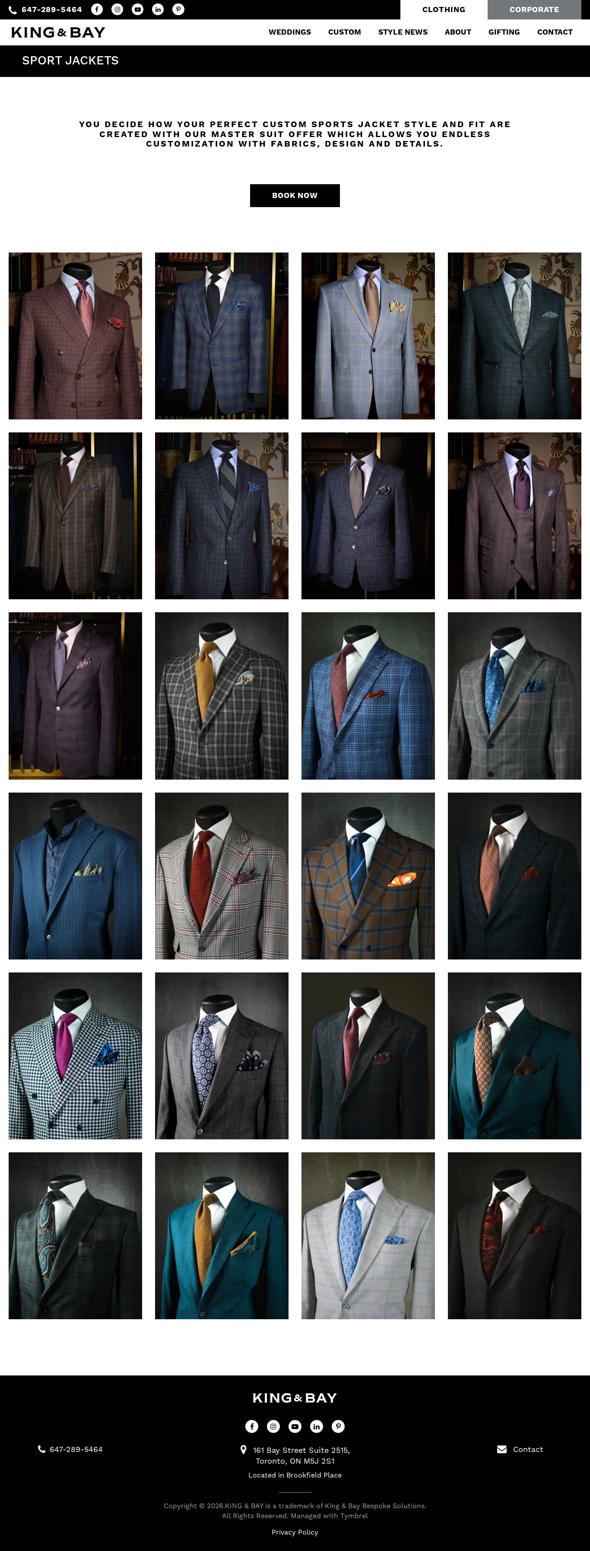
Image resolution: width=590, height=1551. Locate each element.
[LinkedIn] (158, 9)
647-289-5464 (52, 10)
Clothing (444, 10)
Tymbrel (354, 1516)
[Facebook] (97, 9)
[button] (75, 336)
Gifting (504, 32)
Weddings (290, 32)
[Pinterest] (178, 9)
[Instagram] (117, 9)
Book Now (295, 196)
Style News (403, 32)
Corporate (534, 10)
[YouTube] (137, 9)
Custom (344, 32)
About (458, 32)
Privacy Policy (295, 1532)
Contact (555, 32)
